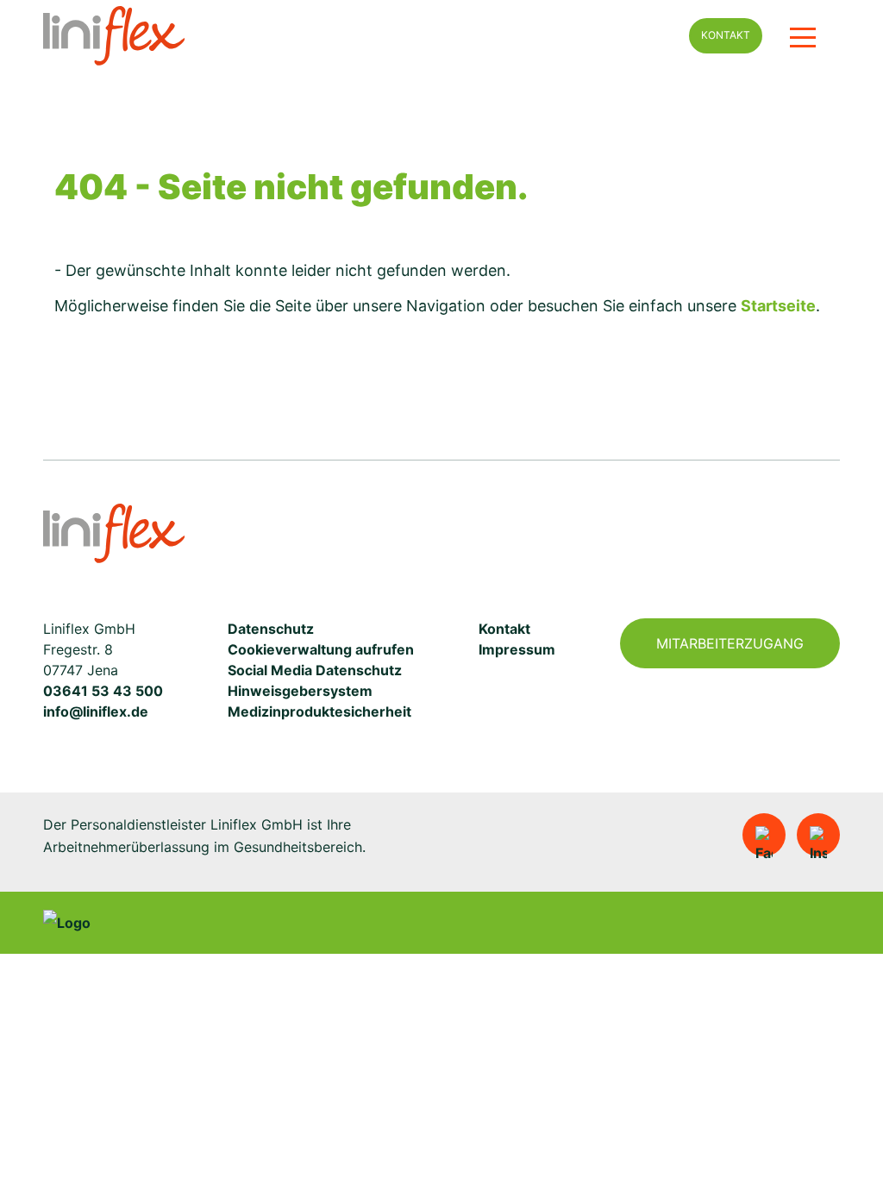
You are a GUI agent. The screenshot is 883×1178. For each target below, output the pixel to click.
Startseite (778, 306)
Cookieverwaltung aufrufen (321, 649)
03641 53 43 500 (103, 690)
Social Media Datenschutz (315, 670)
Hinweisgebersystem (300, 690)
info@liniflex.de (95, 711)
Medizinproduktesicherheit (319, 711)
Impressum (517, 649)
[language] (654, 36)
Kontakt (725, 34)
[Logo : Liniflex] (114, 534)
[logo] (333, 36)
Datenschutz (271, 628)
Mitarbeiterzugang (730, 643)
